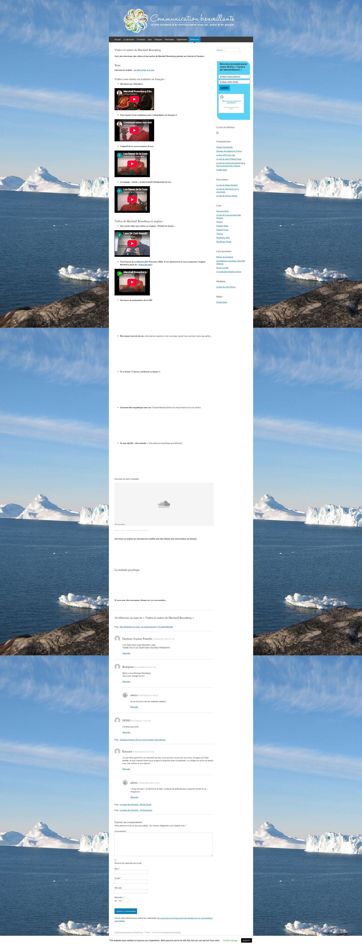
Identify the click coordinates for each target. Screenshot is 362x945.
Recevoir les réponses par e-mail (128, 863)
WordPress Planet (223, 241)
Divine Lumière (222, 267)
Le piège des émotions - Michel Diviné (135, 804)
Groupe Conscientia (224, 147)
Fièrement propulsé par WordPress (129, 932)
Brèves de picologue (224, 257)
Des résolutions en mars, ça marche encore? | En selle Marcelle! (146, 626)
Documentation (222, 211)
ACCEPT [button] (246, 940)
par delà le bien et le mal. (144, 70)
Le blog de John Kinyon (226, 287)
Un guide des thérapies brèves (228, 271)
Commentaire (121, 831)
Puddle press (221, 169)
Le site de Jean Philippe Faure (228, 159)
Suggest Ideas (222, 225)
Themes (219, 233)
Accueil (118, 39)
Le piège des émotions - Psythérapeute (136, 810)
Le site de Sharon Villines (226, 195)
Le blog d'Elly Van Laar (225, 155)
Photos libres (221, 302)
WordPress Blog (223, 237)
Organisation (182, 39)
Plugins (219, 221)
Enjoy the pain (145, 264)
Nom (117, 868)
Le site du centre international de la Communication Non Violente (230, 164)
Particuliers (169, 39)
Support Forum (222, 229)
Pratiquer (158, 39)
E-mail (118, 878)
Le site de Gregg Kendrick (227, 185)
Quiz (150, 39)
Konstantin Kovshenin (172, 932)
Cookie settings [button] (230, 940)
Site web (118, 887)
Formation (141, 39)
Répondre (126, 653)
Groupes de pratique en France (229, 151)
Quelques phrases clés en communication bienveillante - (143, 739)
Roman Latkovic (120, 530)
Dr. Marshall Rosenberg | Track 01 (137, 530)
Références (194, 39)
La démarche (128, 39)
